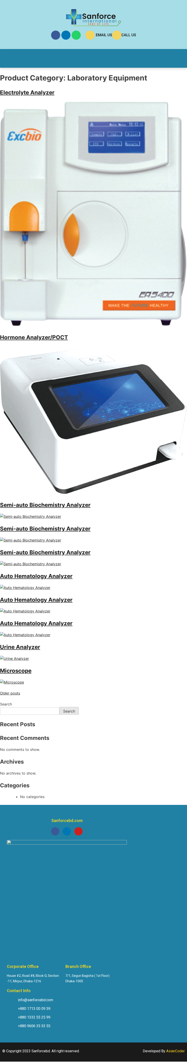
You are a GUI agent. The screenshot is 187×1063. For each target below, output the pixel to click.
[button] (13, 58)
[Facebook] (55, 35)
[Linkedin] (65, 35)
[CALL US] (116, 35)
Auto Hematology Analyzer (36, 576)
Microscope (15, 670)
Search (6, 704)
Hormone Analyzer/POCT (34, 337)
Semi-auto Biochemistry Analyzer (45, 505)
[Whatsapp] (76, 35)
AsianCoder (175, 1051)
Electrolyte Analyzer (27, 92)
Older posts (10, 693)
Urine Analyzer (20, 647)
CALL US (128, 35)
